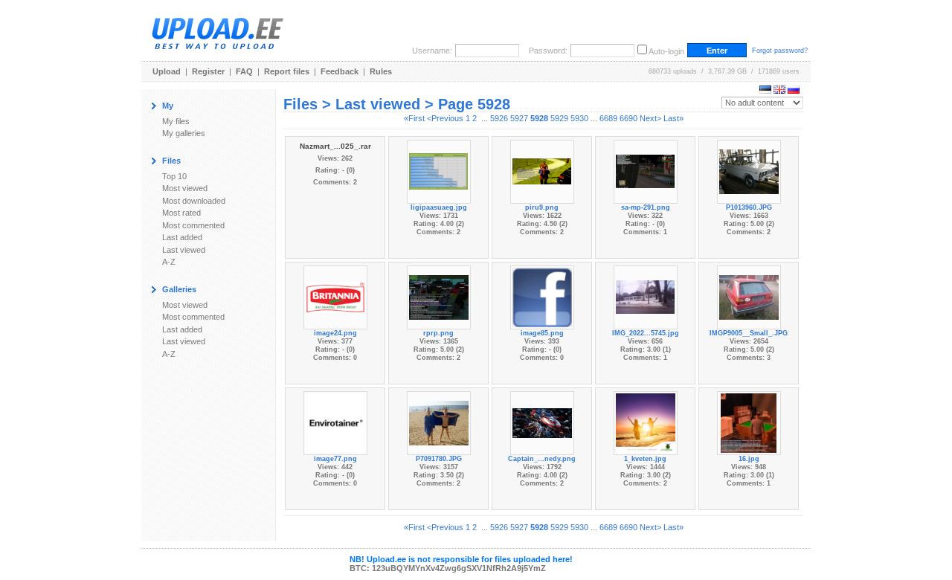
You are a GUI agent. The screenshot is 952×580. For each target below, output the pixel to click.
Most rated (181, 212)
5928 (539, 118)
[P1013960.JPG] (749, 170)
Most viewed (185, 188)
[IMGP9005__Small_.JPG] (749, 295)
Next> (650, 118)
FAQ (244, 71)
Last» (673, 118)
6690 (628, 118)
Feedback (339, 71)
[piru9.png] (542, 170)
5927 (519, 118)
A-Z (169, 261)
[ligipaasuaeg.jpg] (439, 170)
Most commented (193, 225)
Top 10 (174, 176)
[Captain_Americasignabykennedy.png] (542, 421)
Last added (182, 237)
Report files (286, 71)
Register (208, 71)
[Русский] (794, 90)
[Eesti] (765, 90)
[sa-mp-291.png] (645, 170)
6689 (608, 118)
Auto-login (666, 51)
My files (176, 121)
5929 (559, 118)
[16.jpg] (748, 421)
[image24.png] (335, 295)
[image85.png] (542, 295)
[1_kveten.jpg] (645, 421)
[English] (779, 90)
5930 (579, 118)
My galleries (183, 133)
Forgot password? (780, 50)
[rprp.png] (439, 295)
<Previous (445, 118)
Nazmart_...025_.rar (335, 146)
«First (414, 118)
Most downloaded (193, 200)
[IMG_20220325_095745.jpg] (645, 295)
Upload (166, 71)
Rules (381, 71)
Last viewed (183, 249)
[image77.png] (335, 421)
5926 (499, 118)
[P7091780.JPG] (439, 421)
